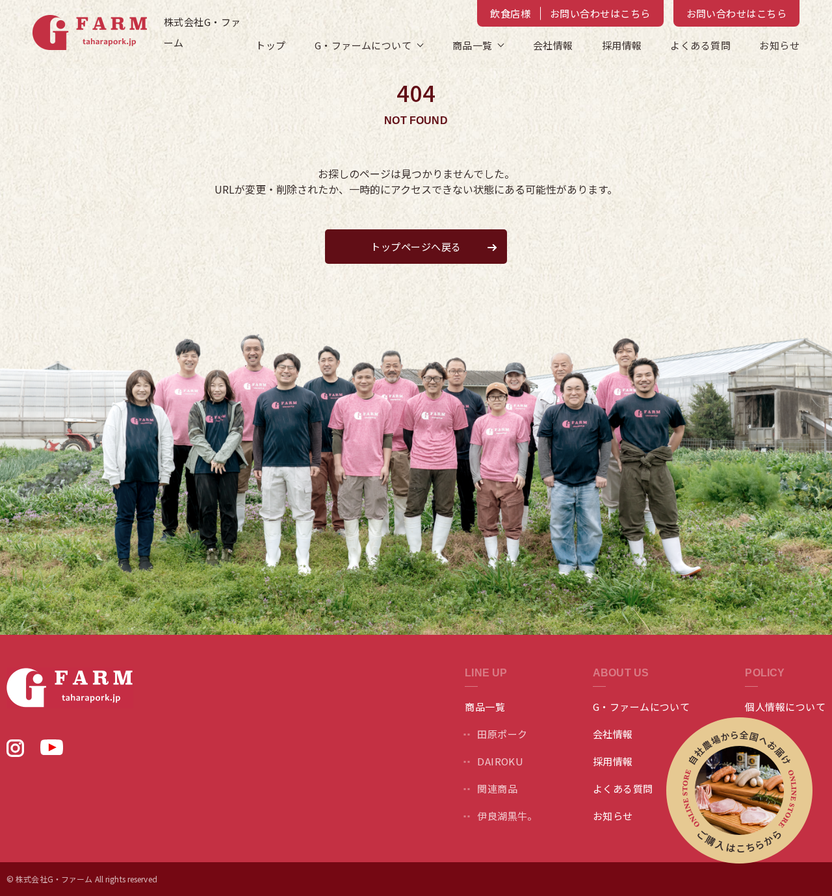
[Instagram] (15, 752)
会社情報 (553, 45)
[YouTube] (51, 750)
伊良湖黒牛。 (507, 816)
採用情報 (622, 45)
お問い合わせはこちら (736, 13)
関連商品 (497, 788)
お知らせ (779, 45)
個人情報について (785, 706)
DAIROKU (500, 761)
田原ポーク (502, 734)
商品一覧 (472, 45)
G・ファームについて (641, 706)
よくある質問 (700, 45)
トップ (270, 45)
